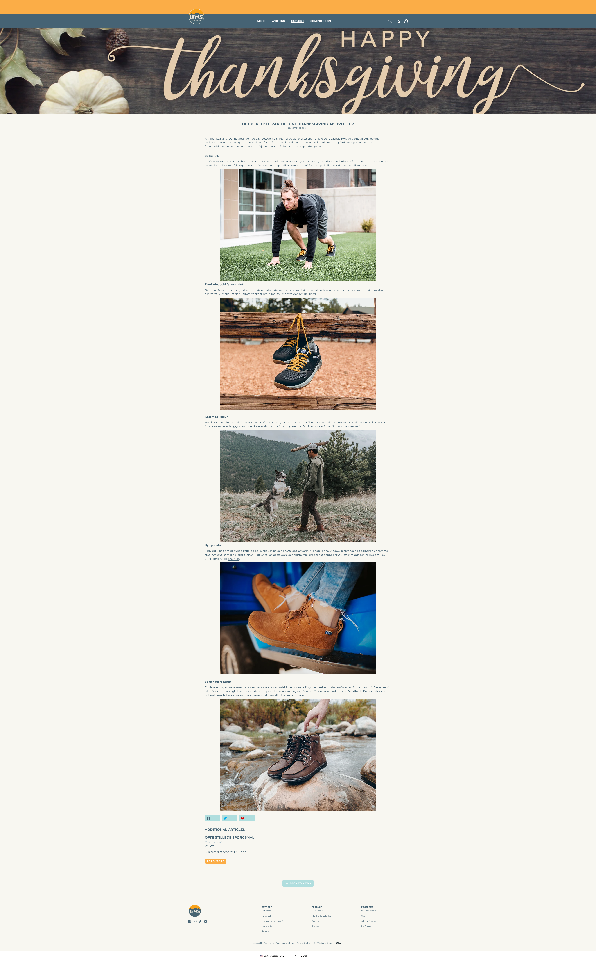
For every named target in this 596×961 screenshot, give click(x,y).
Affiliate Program (368, 921)
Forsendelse (267, 916)
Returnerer (267, 911)
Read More (216, 861)
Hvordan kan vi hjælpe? (272, 921)
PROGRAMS (367, 907)
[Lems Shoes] (194, 911)
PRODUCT (317, 907)
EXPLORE (297, 21)
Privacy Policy (303, 943)
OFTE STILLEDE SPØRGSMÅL (229, 837)
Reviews (315, 921)
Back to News (300, 883)
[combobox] (277, 956)
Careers (265, 931)
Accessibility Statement (263, 943)
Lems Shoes (326, 943)
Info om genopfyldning (322, 916)
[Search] (390, 21)
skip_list (210, 845)
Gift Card (315, 926)
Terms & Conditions (285, 943)
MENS (261, 21)
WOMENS (278, 21)
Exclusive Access (368, 911)
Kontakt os (267, 926)
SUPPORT (267, 907)
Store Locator (387, 3)
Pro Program (367, 926)
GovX (363, 916)
